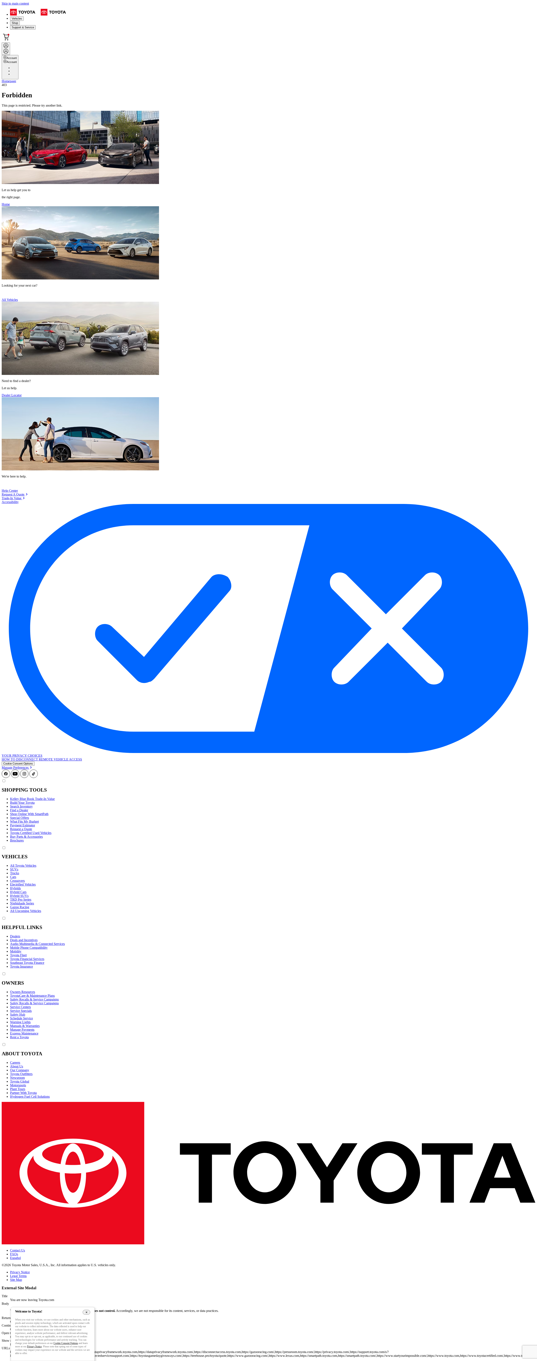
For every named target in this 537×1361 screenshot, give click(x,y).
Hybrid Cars (18, 892)
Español (15, 1258)
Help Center (10, 490)
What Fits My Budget (24, 821)
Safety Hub (17, 1014)
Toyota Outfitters (21, 1074)
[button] (18, 763)
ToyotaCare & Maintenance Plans (32, 995)
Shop (15, 23)
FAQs (14, 1254)
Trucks (14, 873)
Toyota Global (19, 1081)
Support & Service (23, 27)
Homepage (9, 81)
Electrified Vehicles (23, 884)
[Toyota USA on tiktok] (33, 777)
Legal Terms (18, 1276)
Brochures (17, 840)
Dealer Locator (12, 395)
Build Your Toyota (22, 802)
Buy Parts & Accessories (26, 836)
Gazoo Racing (19, 907)
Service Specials (21, 1011)
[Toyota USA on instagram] (24, 777)
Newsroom (17, 1077)
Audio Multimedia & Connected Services (37, 944)
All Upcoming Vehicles (25, 911)
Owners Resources (22, 992)
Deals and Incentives (24, 940)
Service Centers (20, 1007)
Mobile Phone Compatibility (29, 947)
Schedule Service (21, 1018)
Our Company (19, 1070)
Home (6, 204)
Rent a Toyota (19, 1037)
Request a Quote (21, 829)
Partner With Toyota (23, 1093)
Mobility (15, 951)
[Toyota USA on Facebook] (6, 777)
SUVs (14, 869)
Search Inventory (21, 806)
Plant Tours (17, 1089)
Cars (13, 877)
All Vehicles (10, 299)
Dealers (15, 936)
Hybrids (15, 888)
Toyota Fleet (18, 955)
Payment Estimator (22, 825)
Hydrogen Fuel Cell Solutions (30, 1096)
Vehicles (17, 18)
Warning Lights (20, 1022)
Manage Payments (22, 1029)
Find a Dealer (19, 810)
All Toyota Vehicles (23, 865)
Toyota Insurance (21, 966)
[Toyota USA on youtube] (15, 777)
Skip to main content (15, 3)
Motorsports (18, 1085)
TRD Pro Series (20, 899)
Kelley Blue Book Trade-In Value (32, 799)
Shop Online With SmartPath (29, 814)
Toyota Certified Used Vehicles (30, 833)
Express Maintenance (24, 1033)
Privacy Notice (20, 1272)
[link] (15, 494)
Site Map (16, 1279)
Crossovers (17, 880)
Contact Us (17, 1250)
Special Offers (19, 817)
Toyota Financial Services (27, 959)
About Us (16, 1066)
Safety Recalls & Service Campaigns (34, 999)
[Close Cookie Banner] (86, 1312)
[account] (6, 48)
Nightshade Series (22, 903)
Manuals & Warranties (25, 1026)
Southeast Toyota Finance (27, 962)
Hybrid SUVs (19, 896)
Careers (15, 1062)
